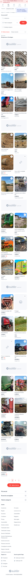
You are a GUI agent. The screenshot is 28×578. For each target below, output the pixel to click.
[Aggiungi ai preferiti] (11, 53)
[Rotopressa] (21, 247)
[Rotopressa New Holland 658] (7, 108)
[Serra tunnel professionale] (21, 108)
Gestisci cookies (5, 525)
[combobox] (14, 18)
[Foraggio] (7, 61)
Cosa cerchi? (4, 15)
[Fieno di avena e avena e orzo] (21, 327)
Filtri (23, 22)
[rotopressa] (7, 224)
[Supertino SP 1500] (21, 431)
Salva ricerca (6, 32)
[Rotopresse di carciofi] (7, 165)
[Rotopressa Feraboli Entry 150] (21, 351)
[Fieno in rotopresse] (7, 351)
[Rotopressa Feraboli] (21, 386)
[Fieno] (21, 143)
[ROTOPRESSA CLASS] (7, 431)
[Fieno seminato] (7, 143)
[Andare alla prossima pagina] (18, 480)
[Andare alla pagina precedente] (9, 480)
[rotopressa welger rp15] (7, 304)
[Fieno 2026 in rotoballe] (21, 165)
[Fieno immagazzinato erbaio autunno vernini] (21, 224)
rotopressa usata (10, 8)
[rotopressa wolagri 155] (21, 270)
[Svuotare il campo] (25, 18)
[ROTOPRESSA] (7, 327)
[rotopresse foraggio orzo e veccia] (7, 84)
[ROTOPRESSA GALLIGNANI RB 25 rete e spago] (7, 247)
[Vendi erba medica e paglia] (7, 187)
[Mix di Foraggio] (21, 84)
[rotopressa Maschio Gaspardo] (21, 409)
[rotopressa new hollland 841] (21, 187)
